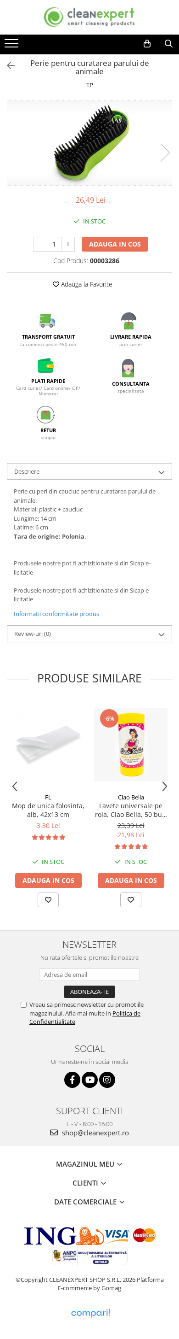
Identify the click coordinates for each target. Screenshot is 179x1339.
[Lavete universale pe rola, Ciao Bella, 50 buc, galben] (131, 744)
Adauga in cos (115, 244)
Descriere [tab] (26, 471)
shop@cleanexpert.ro (94, 1132)
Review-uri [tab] (32, 633)
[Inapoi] (7, 65)
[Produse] (13, 46)
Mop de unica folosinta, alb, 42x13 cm (48, 810)
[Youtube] (90, 1080)
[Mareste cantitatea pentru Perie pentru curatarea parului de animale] (68, 244)
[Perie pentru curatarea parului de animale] (89, 143)
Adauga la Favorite (85, 284)
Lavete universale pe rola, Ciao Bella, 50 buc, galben (131, 810)
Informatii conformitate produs (56, 614)
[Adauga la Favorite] (48, 900)
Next (164, 152)
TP (89, 85)
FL (48, 797)
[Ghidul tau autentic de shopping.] (90, 1313)
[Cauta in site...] (168, 44)
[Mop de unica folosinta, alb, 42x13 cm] (48, 744)
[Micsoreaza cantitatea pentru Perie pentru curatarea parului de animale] (40, 244)
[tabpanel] (89, 143)
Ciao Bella (131, 797)
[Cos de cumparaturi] (147, 44)
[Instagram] (107, 1080)
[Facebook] (72, 1080)
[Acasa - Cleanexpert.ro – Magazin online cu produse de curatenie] (89, 17)
